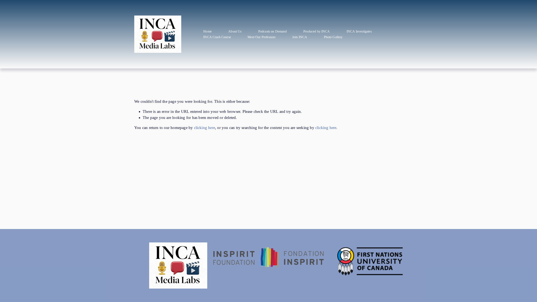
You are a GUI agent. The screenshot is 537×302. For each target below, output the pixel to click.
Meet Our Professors (261, 37)
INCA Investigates (359, 31)
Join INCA (299, 37)
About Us (234, 31)
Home (207, 31)
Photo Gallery (333, 37)
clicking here (204, 127)
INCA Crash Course (217, 37)
